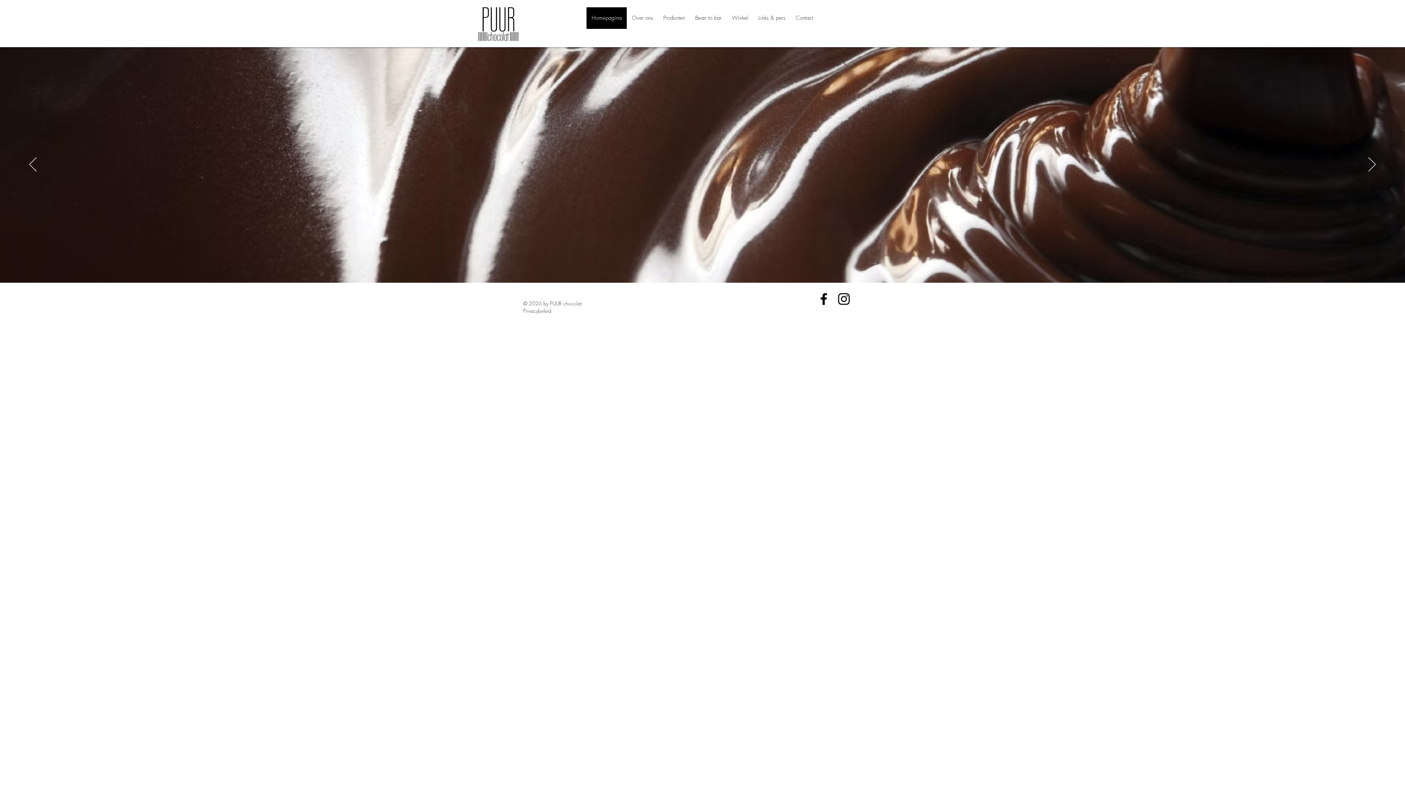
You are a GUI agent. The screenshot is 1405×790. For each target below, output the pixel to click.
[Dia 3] (709, 268)
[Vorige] (33, 165)
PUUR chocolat (566, 303)
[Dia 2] (702, 268)
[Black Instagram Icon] (844, 299)
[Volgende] (1372, 165)
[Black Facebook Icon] (824, 299)
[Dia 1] (696, 268)
